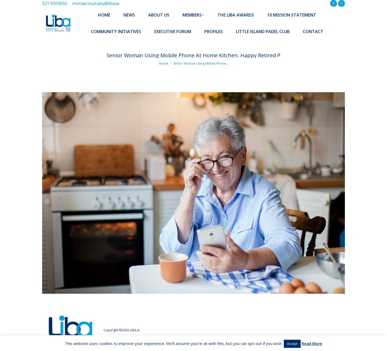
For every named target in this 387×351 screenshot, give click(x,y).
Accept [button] (292, 343)
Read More (312, 343)
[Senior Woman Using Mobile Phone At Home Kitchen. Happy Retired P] (193, 193)
